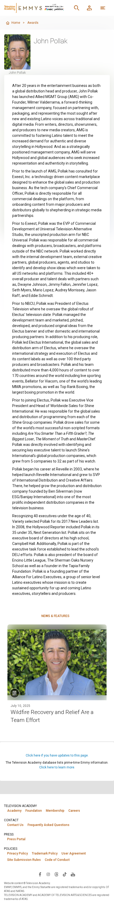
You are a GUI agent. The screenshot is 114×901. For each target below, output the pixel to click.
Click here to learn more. (57, 767)
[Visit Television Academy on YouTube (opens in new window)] (72, 874)
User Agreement (74, 853)
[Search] (76, 8)
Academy (14, 811)
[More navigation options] (103, 8)
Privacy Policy (17, 853)
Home (15, 23)
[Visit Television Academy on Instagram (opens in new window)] (48, 874)
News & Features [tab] (55, 616)
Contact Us (15, 825)
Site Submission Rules (24, 860)
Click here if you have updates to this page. (57, 755)
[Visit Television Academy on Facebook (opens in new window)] (40, 874)
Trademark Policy (45, 853)
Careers (74, 811)
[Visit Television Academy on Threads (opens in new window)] (56, 874)
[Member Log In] (89, 8)
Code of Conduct (57, 860)
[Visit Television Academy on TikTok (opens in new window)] (64, 874)
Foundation (33, 811)
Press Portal (16, 839)
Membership (55, 811)
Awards (32, 23)
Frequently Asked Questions (48, 825)
